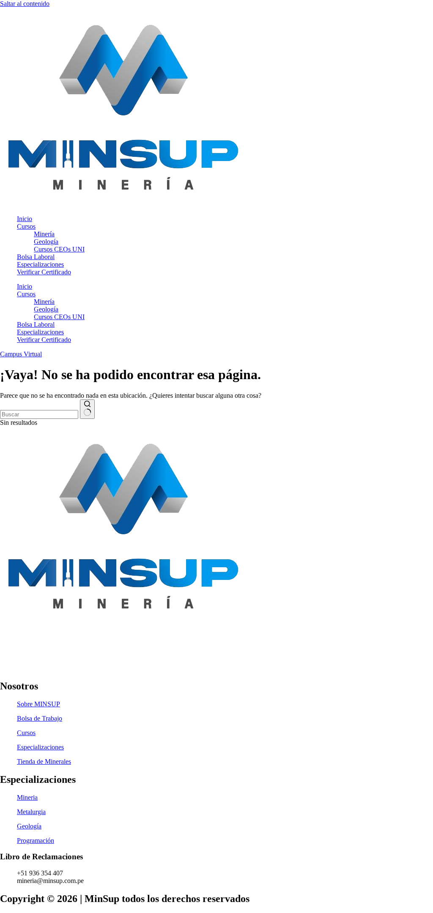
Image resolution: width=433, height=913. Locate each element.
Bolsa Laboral (36, 256)
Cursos (26, 226)
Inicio (24, 218)
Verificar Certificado (44, 272)
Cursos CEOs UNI (59, 249)
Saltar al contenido (24, 3)
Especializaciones (40, 264)
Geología (46, 241)
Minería (44, 234)
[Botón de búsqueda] (87, 409)
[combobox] (39, 414)
